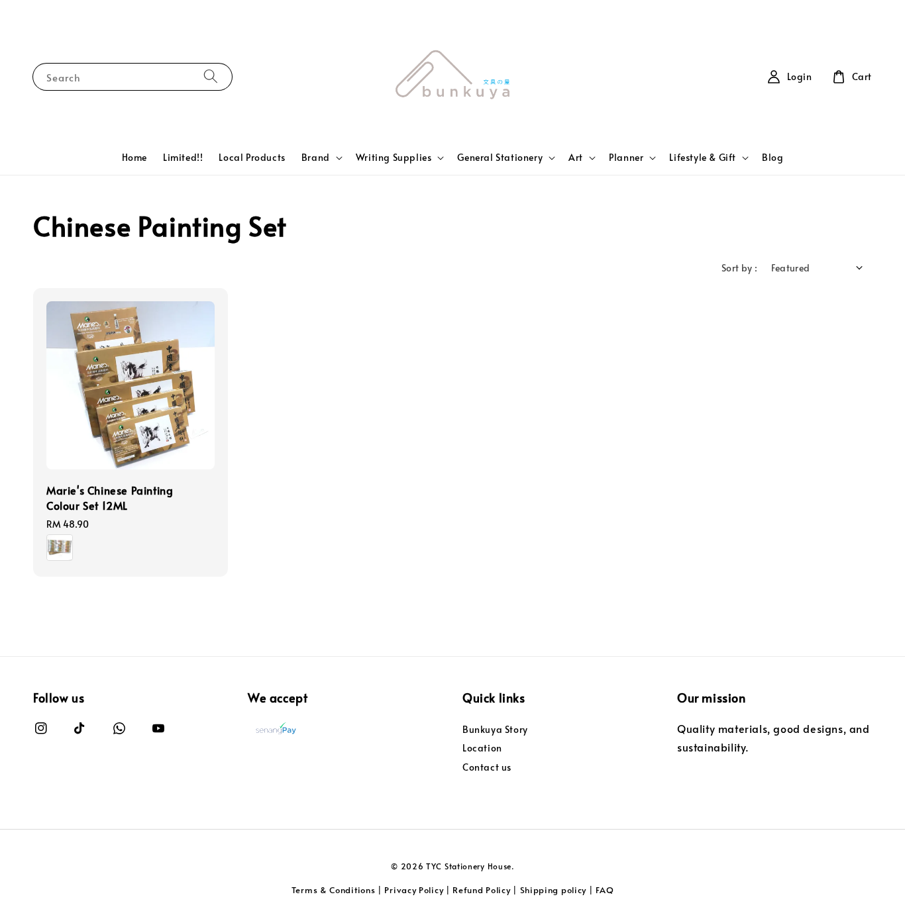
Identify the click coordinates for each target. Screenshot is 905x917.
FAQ (604, 890)
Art (575, 158)
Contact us (486, 767)
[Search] (210, 76)
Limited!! (183, 157)
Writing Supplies (394, 158)
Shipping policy (553, 890)
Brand (315, 158)
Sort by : (739, 268)
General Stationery (500, 158)
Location (482, 748)
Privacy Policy (413, 890)
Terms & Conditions (334, 890)
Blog (772, 157)
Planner (626, 158)
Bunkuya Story (495, 730)
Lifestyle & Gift (702, 158)
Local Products (252, 157)
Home (134, 157)
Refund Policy (481, 890)
